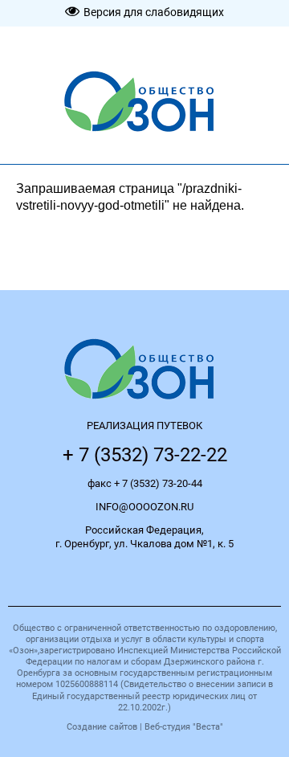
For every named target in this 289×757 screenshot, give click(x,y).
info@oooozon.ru (144, 507)
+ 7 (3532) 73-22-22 (145, 455)
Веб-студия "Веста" (183, 727)
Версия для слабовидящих (153, 12)
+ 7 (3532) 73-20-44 (158, 483)
